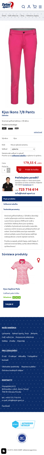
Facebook (6, 406)
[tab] (22, 198)
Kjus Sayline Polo (11, 289)
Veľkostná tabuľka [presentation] (10, 204)
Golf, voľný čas (13, 16)
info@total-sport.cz (25, 193)
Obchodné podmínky (10, 367)
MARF (20, 450)
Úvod (4, 16)
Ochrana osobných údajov (12, 370)
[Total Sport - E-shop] (8, 5)
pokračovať (38, 132)
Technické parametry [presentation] (11, 209)
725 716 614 (28, 189)
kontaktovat (27, 185)
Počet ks (5, 166)
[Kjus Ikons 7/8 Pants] (22, 66)
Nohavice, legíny (32, 16)
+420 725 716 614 (13, 397)
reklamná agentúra (29, 450)
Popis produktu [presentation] (9, 199)
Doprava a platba (28, 367)
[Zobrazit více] (5, 130)
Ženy (22, 16)
